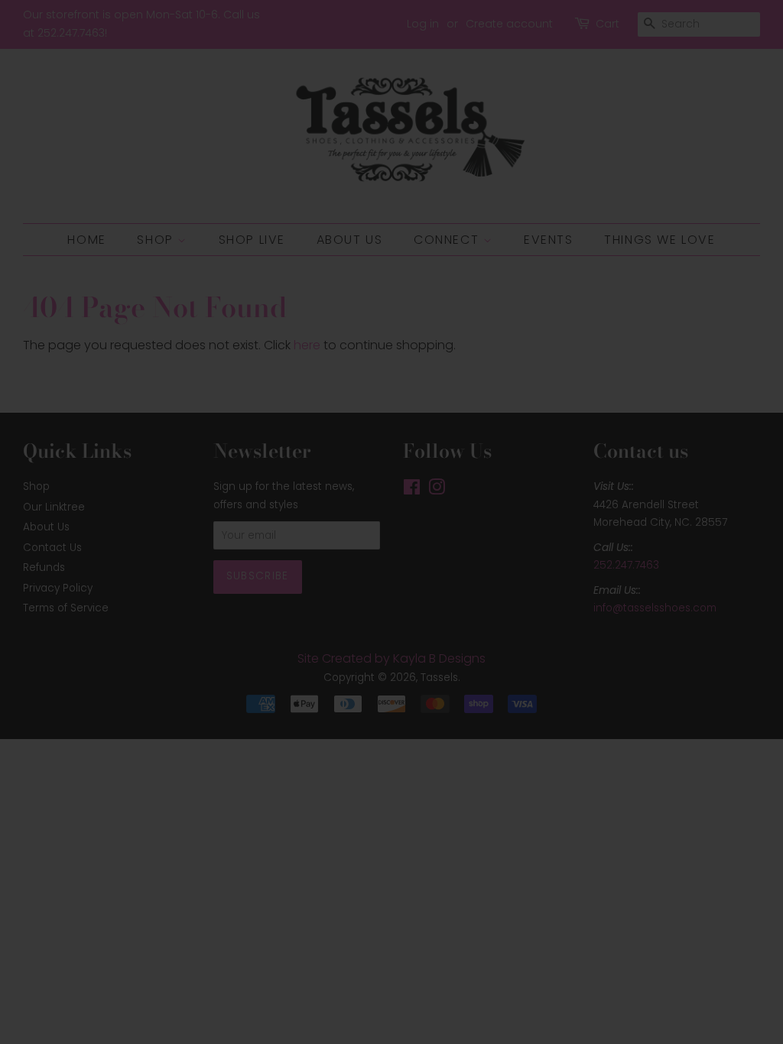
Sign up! (391, 609)
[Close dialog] (561, 362)
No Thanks (391, 661)
